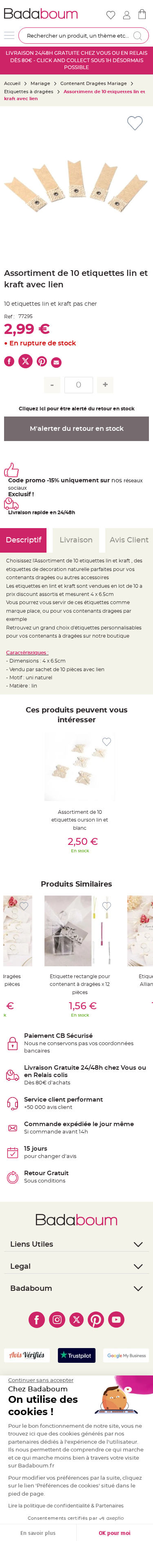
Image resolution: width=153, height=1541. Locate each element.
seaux (136, 480)
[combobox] (83, 35)
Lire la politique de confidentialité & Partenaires (66, 1505)
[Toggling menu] (9, 35)
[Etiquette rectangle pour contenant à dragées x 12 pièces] (79, 931)
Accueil (12, 83)
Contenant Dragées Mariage (93, 83)
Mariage (40, 83)
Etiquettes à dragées (28, 92)
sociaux (17, 488)
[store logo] (41, 13)
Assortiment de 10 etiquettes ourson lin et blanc (79, 820)
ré (126, 480)
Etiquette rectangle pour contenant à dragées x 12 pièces (80, 984)
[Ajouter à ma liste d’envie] (106, 742)
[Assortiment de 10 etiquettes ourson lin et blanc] (79, 766)
